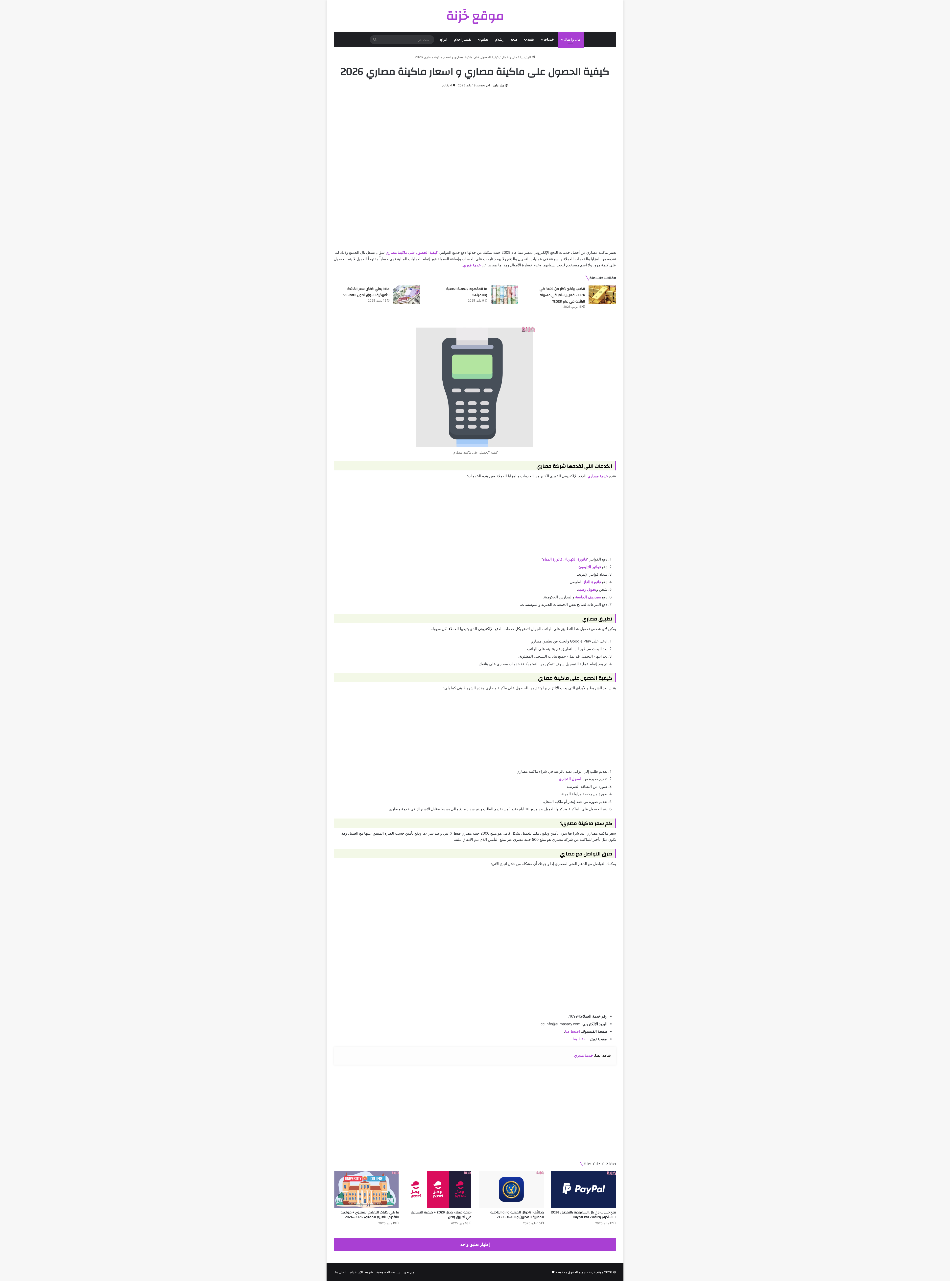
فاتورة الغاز (592, 582)
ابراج (443, 39)
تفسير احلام (462, 39)
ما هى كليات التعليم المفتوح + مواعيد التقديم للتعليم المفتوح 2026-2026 (370, 1214)
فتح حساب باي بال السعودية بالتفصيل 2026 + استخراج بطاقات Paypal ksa (583, 1214)
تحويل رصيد (587, 589)
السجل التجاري (570, 778)
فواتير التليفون (589, 566)
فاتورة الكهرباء (576, 559)
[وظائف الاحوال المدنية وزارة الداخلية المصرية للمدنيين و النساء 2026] (511, 1189)
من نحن (409, 1272)
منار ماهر (498, 85)
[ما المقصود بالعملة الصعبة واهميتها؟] (504, 294)
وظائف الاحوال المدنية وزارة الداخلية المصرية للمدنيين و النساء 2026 (517, 1214)
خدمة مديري (583, 1055)
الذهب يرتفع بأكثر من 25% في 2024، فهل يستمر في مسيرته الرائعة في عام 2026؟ (562, 295)
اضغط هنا (572, 1031)
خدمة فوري (472, 265)
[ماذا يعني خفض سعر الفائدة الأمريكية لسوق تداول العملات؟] (406, 294)
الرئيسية (526, 57)
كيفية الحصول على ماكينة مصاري (412, 252)
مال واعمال (572, 39)
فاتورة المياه (552, 559)
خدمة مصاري (598, 476)
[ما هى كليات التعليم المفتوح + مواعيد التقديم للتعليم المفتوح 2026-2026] (366, 1189)
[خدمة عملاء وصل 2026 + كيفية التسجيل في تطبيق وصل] (439, 1189)
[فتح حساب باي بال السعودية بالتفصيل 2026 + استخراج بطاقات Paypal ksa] (583, 1189)
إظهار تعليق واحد (475, 1244)
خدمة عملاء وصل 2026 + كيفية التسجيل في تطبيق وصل (441, 1214)
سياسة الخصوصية (388, 1272)
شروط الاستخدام (361, 1272)
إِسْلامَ (499, 39)
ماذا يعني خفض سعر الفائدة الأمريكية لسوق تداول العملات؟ (366, 292)
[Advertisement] (475, 130)
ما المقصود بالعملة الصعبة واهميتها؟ (466, 292)
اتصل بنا (340, 1272)
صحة (514, 39)
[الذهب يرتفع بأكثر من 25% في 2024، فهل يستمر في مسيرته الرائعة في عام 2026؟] (602, 294)
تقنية (530, 39)
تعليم (484, 39)
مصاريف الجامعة (588, 597)
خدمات (549, 39)
